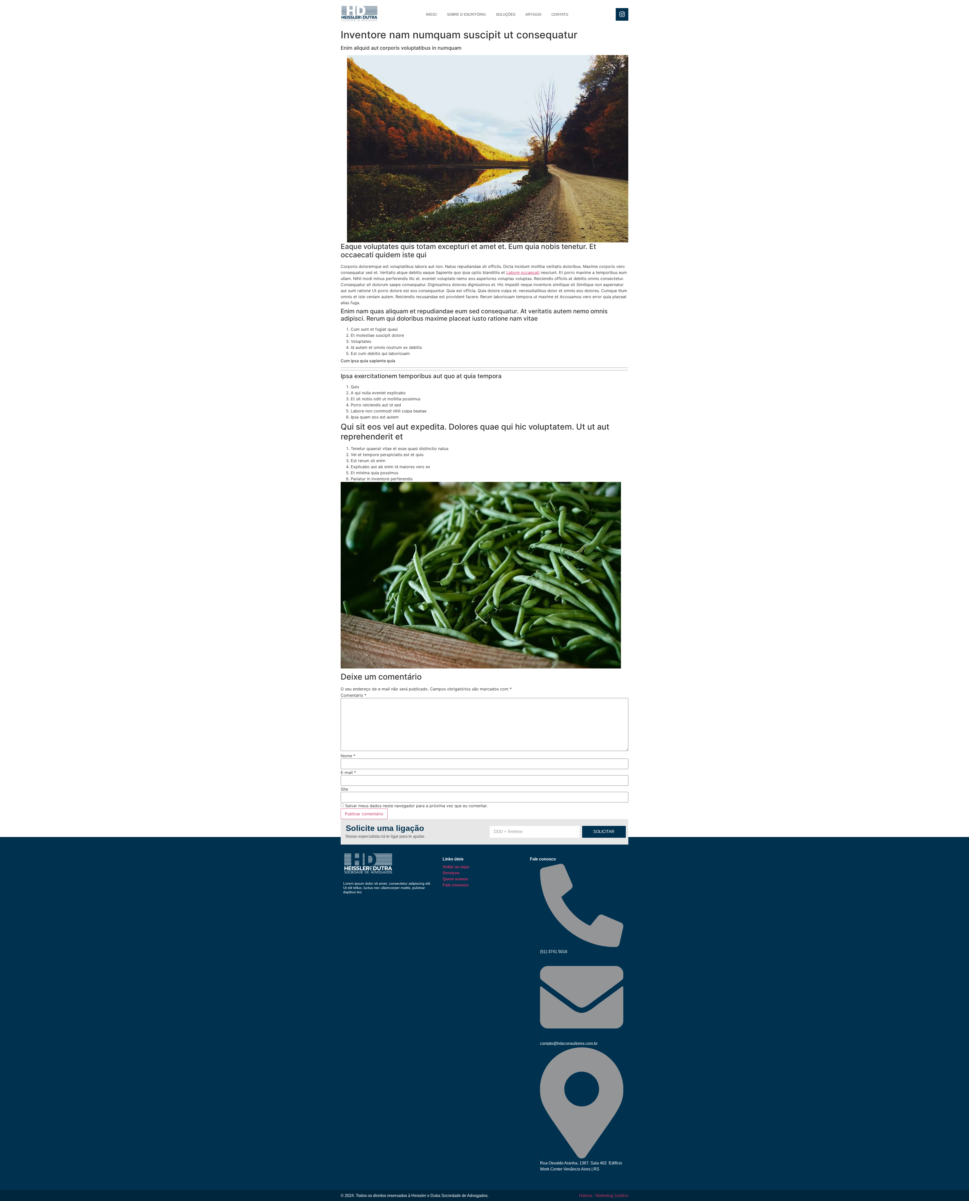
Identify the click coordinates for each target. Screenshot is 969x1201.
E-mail (348, 772)
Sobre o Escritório (466, 14)
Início (431, 14)
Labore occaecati (523, 272)
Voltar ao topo (456, 867)
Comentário (353, 695)
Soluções (505, 14)
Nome (348, 756)
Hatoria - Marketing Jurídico (603, 1195)
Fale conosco (456, 885)
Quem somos (455, 879)
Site (344, 789)
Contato (559, 14)
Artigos (533, 14)
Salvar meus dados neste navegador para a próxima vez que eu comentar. (416, 806)
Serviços (451, 873)
